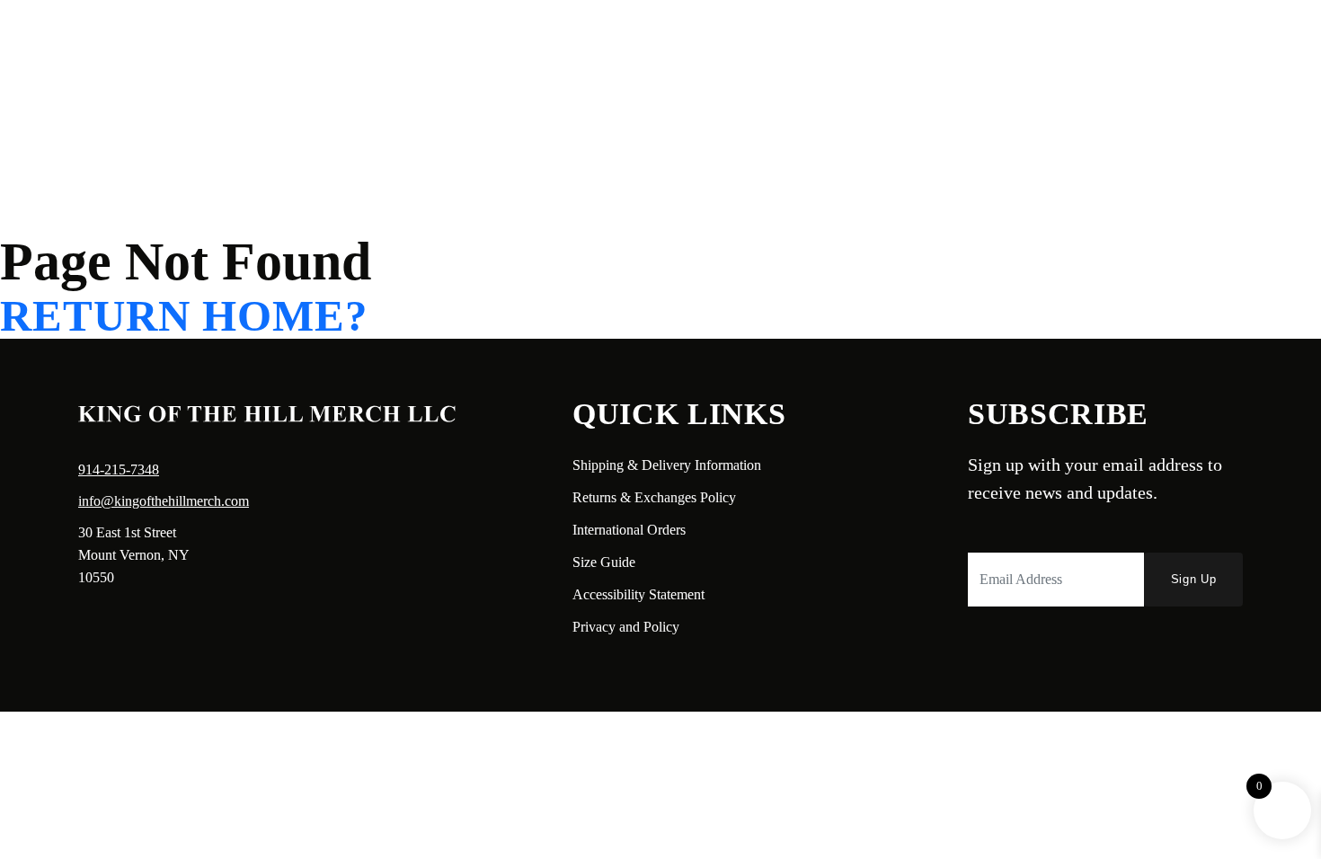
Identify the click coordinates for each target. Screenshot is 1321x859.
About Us (150, 41)
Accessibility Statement (638, 594)
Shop (220, 41)
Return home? (184, 317)
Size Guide (603, 562)
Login (1136, 41)
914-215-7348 (118, 469)
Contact (284, 41)
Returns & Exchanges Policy (654, 497)
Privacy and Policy (625, 626)
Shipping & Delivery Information (666, 465)
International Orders (629, 529)
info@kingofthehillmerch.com (163, 501)
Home (77, 41)
